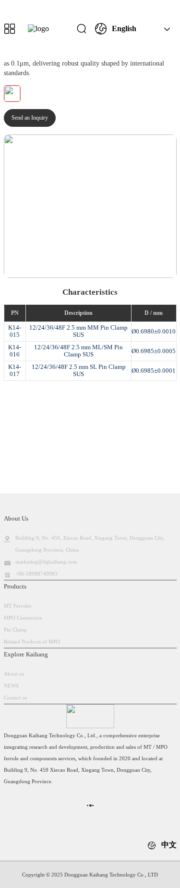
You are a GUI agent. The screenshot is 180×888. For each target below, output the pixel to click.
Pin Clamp (15, 630)
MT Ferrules (17, 606)
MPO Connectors (23, 618)
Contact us (15, 697)
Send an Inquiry (30, 117)
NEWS (11, 685)
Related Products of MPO (32, 641)
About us (14, 674)
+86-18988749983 (36, 574)
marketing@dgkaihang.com (46, 562)
